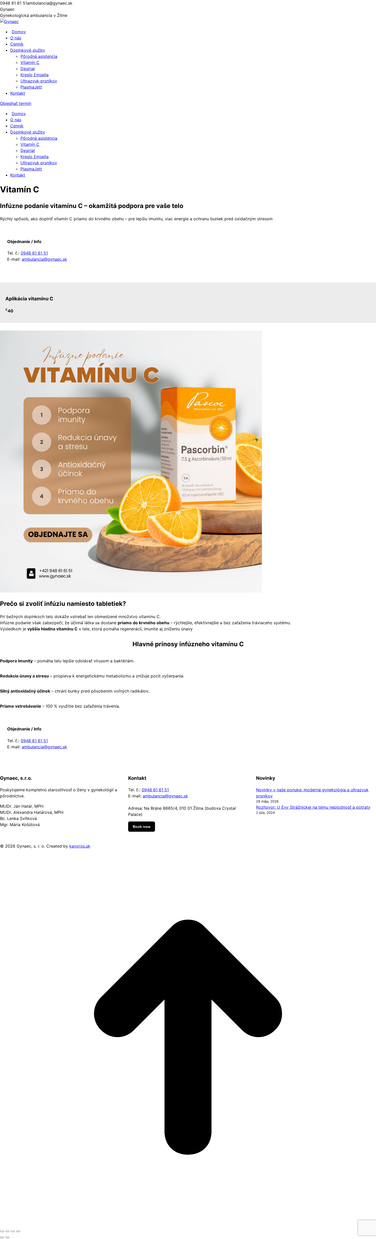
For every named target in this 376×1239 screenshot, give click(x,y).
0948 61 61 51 (34, 253)
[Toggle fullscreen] (13, 1231)
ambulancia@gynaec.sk (44, 259)
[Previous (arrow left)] (2, 1237)
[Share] (7, 1231)
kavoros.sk (79, 846)
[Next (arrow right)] (7, 1237)
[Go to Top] (188, 1223)
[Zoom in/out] (18, 1231)
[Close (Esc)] (2, 1231)
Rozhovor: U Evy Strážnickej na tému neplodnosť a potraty (313, 807)
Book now (141, 827)
